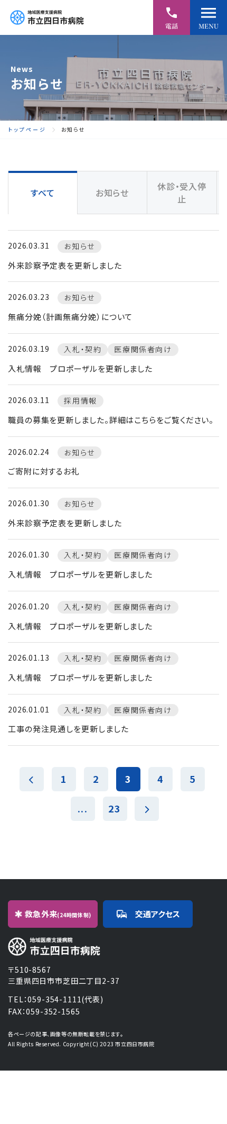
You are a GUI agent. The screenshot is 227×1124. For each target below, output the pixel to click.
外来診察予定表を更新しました (65, 265)
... (82, 808)
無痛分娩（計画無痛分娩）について (70, 316)
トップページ (27, 129)
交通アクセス (157, 913)
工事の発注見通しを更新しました (68, 728)
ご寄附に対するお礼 (44, 471)
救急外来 (58, 913)
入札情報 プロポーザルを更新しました (80, 368)
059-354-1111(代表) (65, 999)
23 (114, 808)
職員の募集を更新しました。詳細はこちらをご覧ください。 (111, 419)
